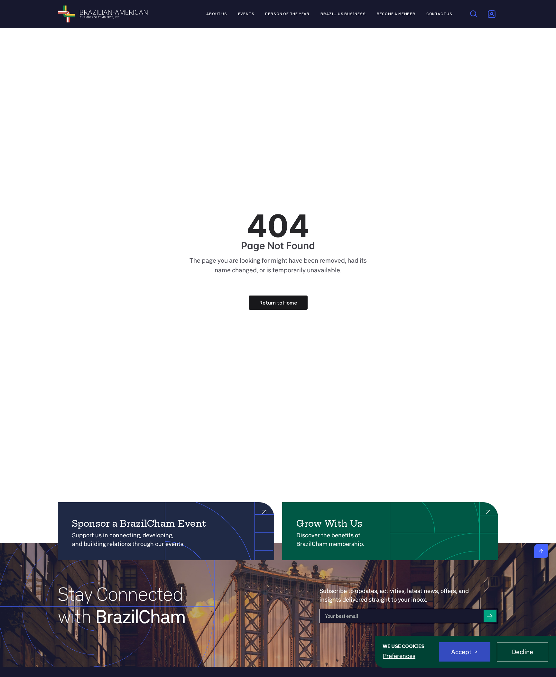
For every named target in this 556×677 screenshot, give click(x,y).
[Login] (491, 14)
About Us (216, 14)
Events (246, 14)
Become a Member (396, 14)
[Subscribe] (490, 616)
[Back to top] (541, 551)
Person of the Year (287, 14)
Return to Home (278, 303)
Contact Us (439, 14)
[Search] (474, 14)
